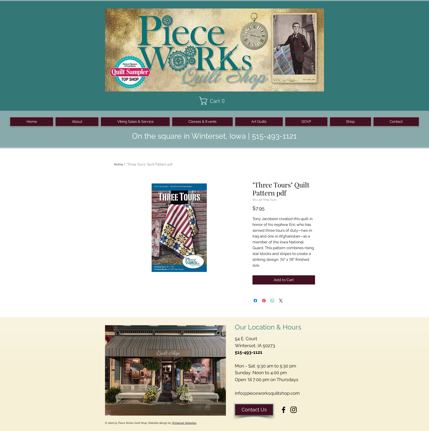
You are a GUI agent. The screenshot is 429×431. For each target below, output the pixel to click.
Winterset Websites (184, 423)
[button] (214, 101)
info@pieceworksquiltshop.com (267, 393)
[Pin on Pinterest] (264, 300)
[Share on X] (281, 300)
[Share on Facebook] (255, 300)
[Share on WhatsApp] (272, 300)
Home (118, 164)
